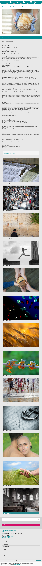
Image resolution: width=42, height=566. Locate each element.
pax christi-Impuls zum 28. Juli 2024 (10, 153)
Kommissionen (5, 544)
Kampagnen (5, 548)
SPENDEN (4, 557)
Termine (4, 555)
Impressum (4, 537)
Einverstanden (39, 560)
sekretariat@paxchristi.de (8, 536)
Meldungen (5, 553)
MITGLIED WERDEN (6, 558)
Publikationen (5, 549)
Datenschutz (9, 537)
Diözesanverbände (6, 542)
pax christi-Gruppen (6, 546)
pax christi (4, 6)
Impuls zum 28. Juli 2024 (25, 6)
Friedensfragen (9, 6)
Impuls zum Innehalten (16, 6)
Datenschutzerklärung (17, 564)
